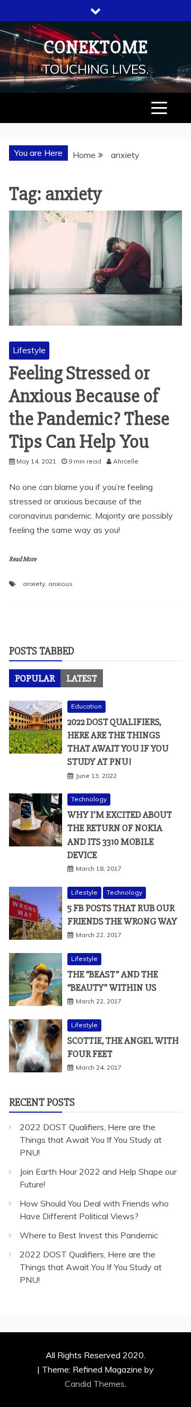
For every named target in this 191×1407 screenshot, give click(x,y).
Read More (22, 559)
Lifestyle (29, 350)
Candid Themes (95, 1383)
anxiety (34, 584)
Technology (89, 799)
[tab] (34, 678)
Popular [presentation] (35, 678)
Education (86, 706)
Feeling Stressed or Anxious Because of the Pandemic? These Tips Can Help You (89, 408)
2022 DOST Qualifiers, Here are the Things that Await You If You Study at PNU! (91, 1140)
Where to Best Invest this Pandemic (89, 1235)
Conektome (96, 47)
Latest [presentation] (81, 678)
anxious (60, 584)
